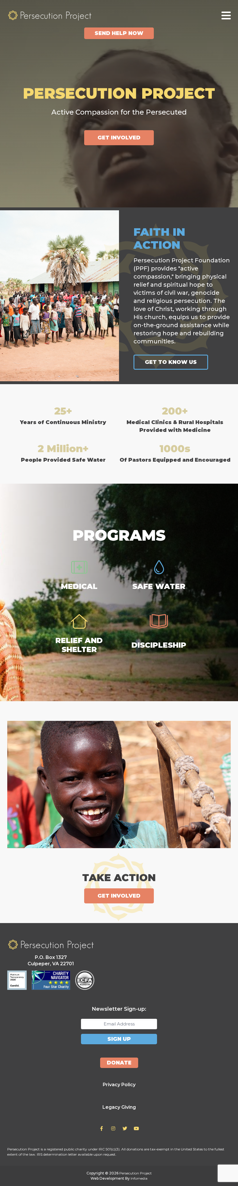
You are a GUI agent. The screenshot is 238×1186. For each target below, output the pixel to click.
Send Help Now (119, 33)
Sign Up (119, 1039)
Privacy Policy (119, 1084)
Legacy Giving (119, 1107)
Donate (119, 1063)
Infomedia (139, 1178)
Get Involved (119, 138)
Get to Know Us (171, 362)
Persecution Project (49, 15)
